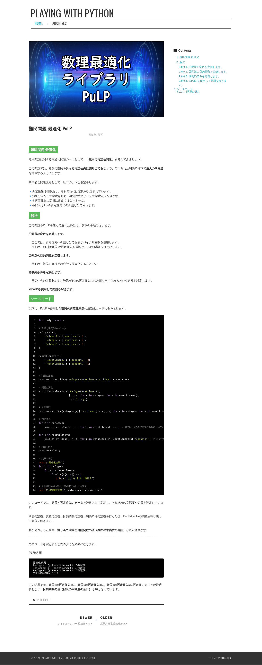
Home (39, 23)
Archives (59, 23)
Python (41, 600)
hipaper (226, 658)
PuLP (47, 600)
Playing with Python (72, 13)
